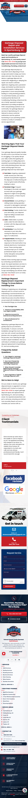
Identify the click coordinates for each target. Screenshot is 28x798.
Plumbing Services (8, 672)
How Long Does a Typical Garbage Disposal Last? (12, 375)
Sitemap (20, 790)
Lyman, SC (6, 722)
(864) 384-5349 (9, 62)
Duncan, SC (6, 719)
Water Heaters (7, 679)
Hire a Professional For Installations (11, 319)
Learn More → (15, 655)
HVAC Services (7, 668)
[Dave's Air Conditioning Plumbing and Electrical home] (14, 631)
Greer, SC (5, 715)
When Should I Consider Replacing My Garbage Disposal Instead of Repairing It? (13, 369)
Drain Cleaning (7, 677)
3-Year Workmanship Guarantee (11, 696)
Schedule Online (15, 619)
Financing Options (8, 703)
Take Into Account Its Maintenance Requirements (12, 315)
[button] (14, 306)
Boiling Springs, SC (8, 713)
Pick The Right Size (11, 306)
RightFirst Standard (8, 692)
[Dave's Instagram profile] (15, 659)
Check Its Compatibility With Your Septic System (13, 310)
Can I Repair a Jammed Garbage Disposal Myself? (12, 357)
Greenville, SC (7, 717)
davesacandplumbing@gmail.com (12, 747)
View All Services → (7, 684)
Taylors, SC (6, 724)
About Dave (6, 701)
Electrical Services (8, 674)
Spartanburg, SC (7, 710)
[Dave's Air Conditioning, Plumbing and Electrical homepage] (5, 5)
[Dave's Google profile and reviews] (8, 659)
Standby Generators (8, 681)
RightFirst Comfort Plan (9, 694)
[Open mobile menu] (26, 6)
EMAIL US (14, 533)
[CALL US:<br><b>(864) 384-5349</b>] (14, 539)
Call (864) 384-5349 (15, 613)
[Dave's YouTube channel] (19, 659)
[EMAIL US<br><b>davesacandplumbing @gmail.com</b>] (14, 529)
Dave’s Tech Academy (9, 699)
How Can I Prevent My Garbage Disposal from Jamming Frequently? (11, 362)
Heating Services (7, 670)
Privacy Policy (9, 790)
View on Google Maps (20, 740)
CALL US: (14, 543)
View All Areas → (6, 727)
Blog (15, 790)
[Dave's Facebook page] (11, 659)
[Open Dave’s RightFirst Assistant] (24, 790)
